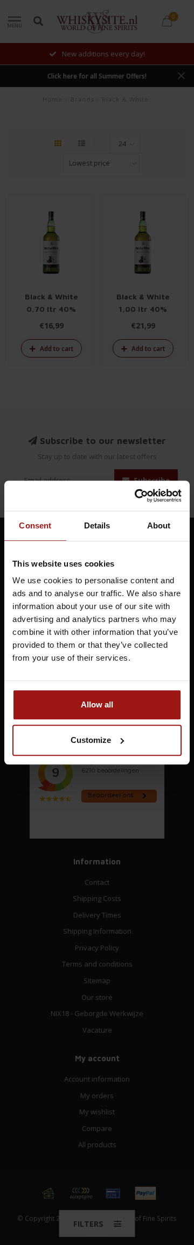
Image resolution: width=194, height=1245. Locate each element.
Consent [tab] (35, 525)
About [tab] (159, 525)
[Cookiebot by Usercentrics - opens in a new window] (137, 496)
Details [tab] (97, 525)
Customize (91, 740)
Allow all (97, 704)
